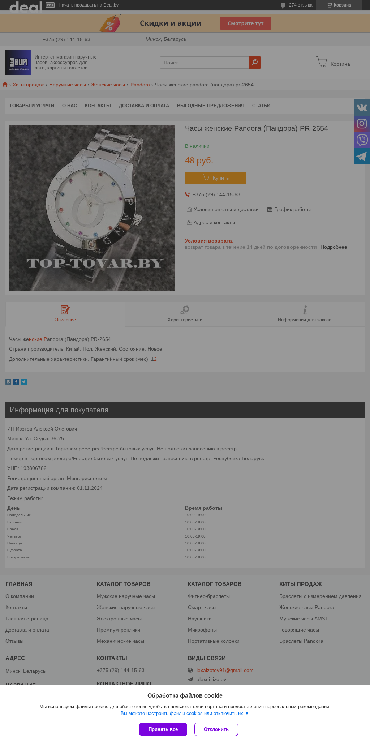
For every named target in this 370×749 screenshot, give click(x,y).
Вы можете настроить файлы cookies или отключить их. (183, 713)
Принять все (163, 729)
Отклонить (216, 729)
